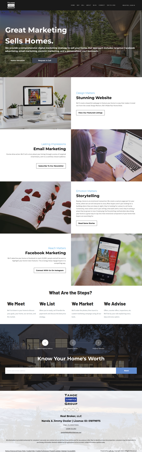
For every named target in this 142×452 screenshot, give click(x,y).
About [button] (88, 5)
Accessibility (71, 451)
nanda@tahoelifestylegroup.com (71, 432)
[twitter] (73, 409)
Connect (102, 5)
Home (73, 5)
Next (126, 371)
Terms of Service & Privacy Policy (15, 451)
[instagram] (77, 409)
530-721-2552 (111, 5)
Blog (95, 5)
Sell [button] (82, 5)
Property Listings (55, 451)
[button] (11, 5)
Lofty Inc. (111, 451)
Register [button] (126, 5)
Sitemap (64, 451)
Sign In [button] (132, 5)
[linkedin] (68, 409)
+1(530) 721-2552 (71, 429)
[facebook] (64, 409)
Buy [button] (78, 5)
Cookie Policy (31, 451)
